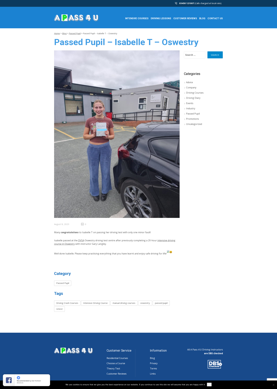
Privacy (154, 363)
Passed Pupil (75, 33)
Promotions (192, 118)
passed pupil (161, 302)
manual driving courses (124, 302)
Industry (190, 108)
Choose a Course (116, 363)
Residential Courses (117, 358)
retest (59, 308)
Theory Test (113, 368)
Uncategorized (194, 124)
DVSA (81, 240)
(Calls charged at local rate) (200, 3)
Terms (153, 368)
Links (153, 373)
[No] (273, 384)
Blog (64, 33)
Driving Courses (195, 92)
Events (189, 103)
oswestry (145, 302)
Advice (189, 82)
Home (57, 33)
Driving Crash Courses (67, 302)
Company (191, 87)
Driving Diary (193, 97)
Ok (209, 384)
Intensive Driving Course (95, 302)
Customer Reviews (117, 373)
